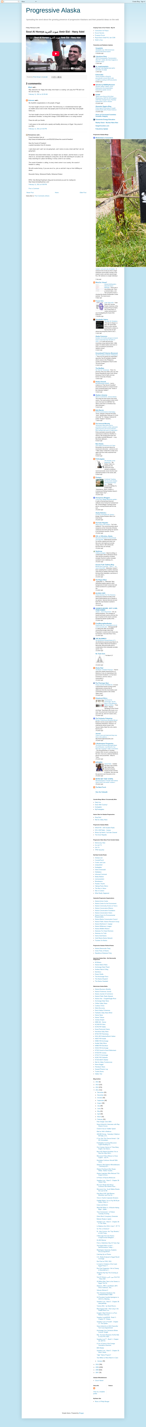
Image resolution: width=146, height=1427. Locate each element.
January (100, 1361)
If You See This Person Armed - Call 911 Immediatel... (108, 1139)
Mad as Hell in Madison (104, 1131)
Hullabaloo (98, 872)
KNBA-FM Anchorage (101, 1041)
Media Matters (99, 876)
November (100, 1095)
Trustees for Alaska (101, 940)
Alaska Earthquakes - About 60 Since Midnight (110, 285)
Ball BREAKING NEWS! (103, 383)
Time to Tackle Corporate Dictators (107, 1198)
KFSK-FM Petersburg (101, 1034)
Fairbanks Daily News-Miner (103, 1013)
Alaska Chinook (101, 381)
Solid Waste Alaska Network (104, 938)
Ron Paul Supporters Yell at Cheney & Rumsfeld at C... (108, 1269)
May (98, 1111)
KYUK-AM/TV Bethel (101, 1060)
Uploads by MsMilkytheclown (105, 85)
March (99, 1116)
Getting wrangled (101, 553)
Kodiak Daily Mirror (101, 1043)
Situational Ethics (101, 698)
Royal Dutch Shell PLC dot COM (105, 37)
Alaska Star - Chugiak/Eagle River (105, 998)
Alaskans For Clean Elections (104, 931)
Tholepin (98, 477)
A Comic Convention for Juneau (105, 514)
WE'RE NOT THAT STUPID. (104, 779)
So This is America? (103, 1229)
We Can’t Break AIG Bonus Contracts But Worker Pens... (107, 1185)
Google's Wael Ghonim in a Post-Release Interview (107, 1314)
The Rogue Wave (101, 580)
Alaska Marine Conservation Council (106, 919)
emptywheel (98, 865)
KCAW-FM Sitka (100, 1024)
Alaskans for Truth (100, 933)
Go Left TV (98, 845)
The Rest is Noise (100, 888)
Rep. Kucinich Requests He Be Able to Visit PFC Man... (108, 1335)
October (100, 1098)
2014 (97, 1082)
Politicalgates (100, 459)
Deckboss (98, 972)
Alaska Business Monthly (103, 989)
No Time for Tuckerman (102, 370)
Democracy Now (100, 843)
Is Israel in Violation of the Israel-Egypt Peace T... (107, 1265)
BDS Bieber (100, 1348)
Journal (98, 733)
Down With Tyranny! (101, 804)
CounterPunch (99, 860)
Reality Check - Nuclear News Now (107, 122)
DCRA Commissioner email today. (106, 412)
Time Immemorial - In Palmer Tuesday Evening (106, 1212)
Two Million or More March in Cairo (107, 1358)
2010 (97, 1364)
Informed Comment (101, 874)
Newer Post (30, 192)
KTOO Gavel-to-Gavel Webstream (105, 1050)
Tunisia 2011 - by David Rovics (106, 1306)
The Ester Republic (102, 523)
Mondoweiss (99, 881)
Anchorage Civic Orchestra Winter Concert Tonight (107, 1331)
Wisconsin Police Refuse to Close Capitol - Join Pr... (107, 1156)
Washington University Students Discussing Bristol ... (107, 1250)
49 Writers (98, 962)
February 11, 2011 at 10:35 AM (38, 94)
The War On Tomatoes (111, 321)
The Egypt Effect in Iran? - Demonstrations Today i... (105, 1246)
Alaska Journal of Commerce (104, 994)
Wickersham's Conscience (104, 138)
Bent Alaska (99, 444)
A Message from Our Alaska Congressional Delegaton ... (106, 1236)
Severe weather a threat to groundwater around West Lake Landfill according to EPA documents (106, 78)
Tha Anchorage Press (101, 976)
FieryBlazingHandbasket (104, 623)
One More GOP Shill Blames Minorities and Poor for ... (106, 1194)
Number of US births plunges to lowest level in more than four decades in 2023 (107, 339)
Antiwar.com (99, 858)
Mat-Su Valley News (101, 820)
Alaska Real (99, 668)
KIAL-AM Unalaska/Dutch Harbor (105, 1036)
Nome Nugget (99, 1064)
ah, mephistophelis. (102, 66)
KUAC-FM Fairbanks (101, 1057)
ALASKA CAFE (100, 593)
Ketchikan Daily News (102, 1031)
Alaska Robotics (101, 513)
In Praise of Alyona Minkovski (106, 1177)
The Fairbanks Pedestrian (104, 718)
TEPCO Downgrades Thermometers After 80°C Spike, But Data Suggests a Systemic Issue (107, 59)
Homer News (99, 1015)
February (100, 1119)
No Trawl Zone (100, 654)
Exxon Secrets (99, 33)
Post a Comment (34, 188)
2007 (97, 1372)
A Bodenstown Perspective (104, 743)
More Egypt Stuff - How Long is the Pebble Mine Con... (108, 1309)
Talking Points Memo (101, 886)
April (98, 1114)
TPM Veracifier (99, 850)
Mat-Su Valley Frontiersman (103, 1062)
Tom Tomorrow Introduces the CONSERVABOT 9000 (106, 1293)
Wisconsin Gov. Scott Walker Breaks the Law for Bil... (108, 1190)
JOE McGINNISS (101, 638)
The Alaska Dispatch (101, 979)
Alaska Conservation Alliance (104, 908)
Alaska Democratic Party (103, 948)
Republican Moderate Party (103, 953)
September (100, 1100)
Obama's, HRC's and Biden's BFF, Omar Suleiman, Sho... (107, 1286)
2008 (97, 1370)
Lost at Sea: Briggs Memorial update (106, 499)
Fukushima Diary (101, 56)
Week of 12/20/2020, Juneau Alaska (106, 397)
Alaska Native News (101, 965)
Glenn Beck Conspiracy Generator (107, 1216)
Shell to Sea (99, 40)
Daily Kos (98, 802)
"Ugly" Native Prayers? (104, 1355)
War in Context (99, 891)
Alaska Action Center (101, 901)
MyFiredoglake (99, 809)
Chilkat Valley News (101, 1003)
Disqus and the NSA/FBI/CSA (104, 685)
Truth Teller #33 (109, 302)
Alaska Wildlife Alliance (102, 928)
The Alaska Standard (101, 981)
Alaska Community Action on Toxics (106, 906)
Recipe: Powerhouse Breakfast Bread (107, 720)
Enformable (99, 74)
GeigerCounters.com (102, 126)
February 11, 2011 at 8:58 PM (38, 184)
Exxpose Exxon (100, 35)
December (100, 1092)
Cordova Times (99, 1006)
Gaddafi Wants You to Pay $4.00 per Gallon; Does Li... (108, 1201)
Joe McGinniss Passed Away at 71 (106, 640)
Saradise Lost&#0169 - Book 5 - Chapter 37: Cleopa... (107, 1318)
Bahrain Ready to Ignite (104, 1219)
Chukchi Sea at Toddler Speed (106, 1129)
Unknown (31, 100)
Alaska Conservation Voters (103, 913)
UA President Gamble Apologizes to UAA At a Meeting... (108, 1298)
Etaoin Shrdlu (99, 974)
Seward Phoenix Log (101, 1069)
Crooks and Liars (100, 862)
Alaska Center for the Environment (105, 903)
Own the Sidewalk (101, 792)
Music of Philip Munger (102, 1401)
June (99, 1108)
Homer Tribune (99, 1017)
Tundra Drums (99, 1071)
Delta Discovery (100, 1008)
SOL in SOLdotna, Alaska (104, 536)
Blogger (81, 1413)
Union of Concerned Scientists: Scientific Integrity (106, 115)
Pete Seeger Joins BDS (104, 1121)
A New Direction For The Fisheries (106, 595)
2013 (97, 1084)
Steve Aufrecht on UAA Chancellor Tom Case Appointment (107, 1327)
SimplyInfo (99, 48)
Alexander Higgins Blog (103, 106)
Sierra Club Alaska (100, 936)
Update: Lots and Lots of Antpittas (105, 269)
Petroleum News (100, 1067)
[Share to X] (56, 77)
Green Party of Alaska (102, 951)
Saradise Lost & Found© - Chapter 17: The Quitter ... (107, 1322)
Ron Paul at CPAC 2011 (104, 1261)
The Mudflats (100, 368)
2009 (97, 1367)
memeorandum (99, 879)
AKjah (30, 87)
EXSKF (98, 95)
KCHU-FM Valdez (100, 1027)
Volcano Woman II (102, 1290)
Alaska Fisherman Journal (103, 991)
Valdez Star (98, 1074)
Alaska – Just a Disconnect (103, 612)
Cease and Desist (102, 1205)
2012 (97, 1087)
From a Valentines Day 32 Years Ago (108, 1243)
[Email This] (52, 77)
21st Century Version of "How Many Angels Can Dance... (108, 1148)
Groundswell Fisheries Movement (107, 353)
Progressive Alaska (53, 10)
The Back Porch (101, 787)
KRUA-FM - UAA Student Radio (105, 827)
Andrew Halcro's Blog (101, 969)
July (98, 1106)
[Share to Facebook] (59, 77)
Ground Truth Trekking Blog (105, 564)
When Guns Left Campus (103, 524)
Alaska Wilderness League (103, 926)
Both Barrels (100, 410)
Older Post (83, 192)
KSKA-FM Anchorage (101, 1048)
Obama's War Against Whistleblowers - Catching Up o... (108, 1165)
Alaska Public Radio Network (104, 996)
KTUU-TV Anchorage (101, 1055)
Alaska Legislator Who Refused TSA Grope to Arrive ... (108, 1174)
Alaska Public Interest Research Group (107, 921)
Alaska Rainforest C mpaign (103, 924)
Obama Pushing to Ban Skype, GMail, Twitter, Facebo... (106, 1170)
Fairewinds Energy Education (105, 119)
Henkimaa (99, 551)
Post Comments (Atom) (42, 196)
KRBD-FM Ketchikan (101, 1045)
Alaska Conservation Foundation (105, 910)
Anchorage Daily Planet (102, 967)
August (99, 1103)
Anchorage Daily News (102, 1001)
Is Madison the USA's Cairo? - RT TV (108, 1226)
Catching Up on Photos (104, 1254)
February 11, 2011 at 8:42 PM (38, 129)
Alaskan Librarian (101, 395)
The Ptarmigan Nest (102, 683)
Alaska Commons (101, 336)
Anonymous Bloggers (103, 498)
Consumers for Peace (101, 30)
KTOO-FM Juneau (100, 1053)
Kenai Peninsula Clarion (102, 1029)
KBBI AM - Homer (100, 1022)
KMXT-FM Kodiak (100, 1038)
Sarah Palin (108, 764)
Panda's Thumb (100, 884)
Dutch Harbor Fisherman (102, 1010)
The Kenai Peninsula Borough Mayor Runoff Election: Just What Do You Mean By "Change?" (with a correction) (107, 747)
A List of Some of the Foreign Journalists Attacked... (106, 1344)
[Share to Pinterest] (61, 77)
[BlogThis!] (54, 77)
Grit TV (97, 847)
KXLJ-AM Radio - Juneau (103, 830)
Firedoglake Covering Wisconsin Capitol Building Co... (107, 1143)
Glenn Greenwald (100, 869)
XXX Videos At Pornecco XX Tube (105, 445)
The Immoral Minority (103, 423)
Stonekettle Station (102, 319)
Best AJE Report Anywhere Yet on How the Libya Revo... (107, 1152)
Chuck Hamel (99, 1380)
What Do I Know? (101, 282)
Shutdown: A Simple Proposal (104, 669)
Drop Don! (98, 817)
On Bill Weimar (101, 1240)
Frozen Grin (99, 301)
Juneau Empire (99, 1020)
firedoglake (98, 807)
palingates (99, 762)
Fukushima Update (102, 129)
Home (57, 192)
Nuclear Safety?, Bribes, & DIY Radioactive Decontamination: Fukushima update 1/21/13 (104, 88)
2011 (97, 1090)
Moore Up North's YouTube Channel (106, 832)
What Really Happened (102, 893)
